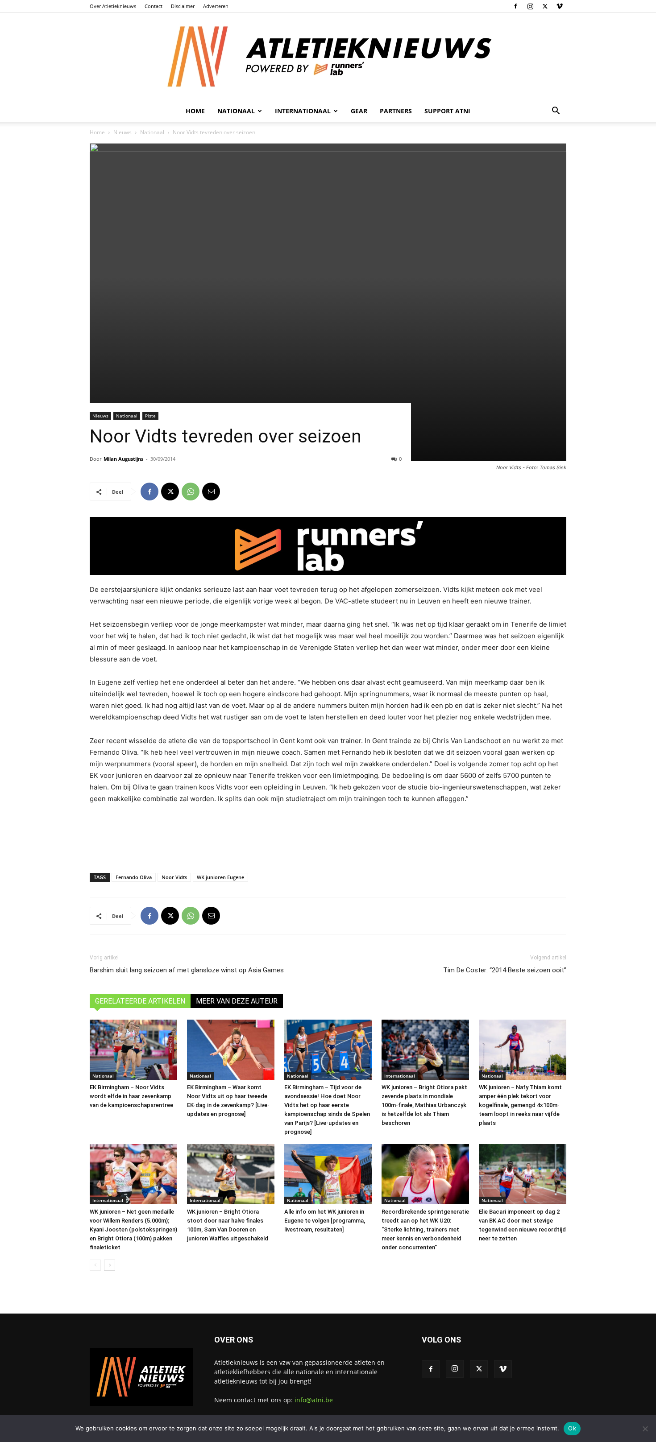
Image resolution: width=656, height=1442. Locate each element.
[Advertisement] (328, 836)
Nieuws (122, 132)
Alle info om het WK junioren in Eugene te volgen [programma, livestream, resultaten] (324, 1220)
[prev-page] (95, 1265)
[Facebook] (515, 6)
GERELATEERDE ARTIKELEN (140, 1001)
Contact (153, 6)
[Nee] (644, 1428)
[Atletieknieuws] (328, 56)
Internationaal (399, 1076)
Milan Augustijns (123, 458)
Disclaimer (183, 6)
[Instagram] (530, 6)
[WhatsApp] (190, 491)
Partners (396, 111)
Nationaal (152, 132)
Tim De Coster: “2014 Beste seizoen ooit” (504, 970)
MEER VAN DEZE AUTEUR (237, 1001)
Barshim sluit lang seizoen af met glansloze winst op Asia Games (187, 970)
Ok (572, 1428)
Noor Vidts (174, 877)
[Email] (211, 491)
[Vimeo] (559, 6)
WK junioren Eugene (220, 877)
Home (195, 111)
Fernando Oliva (134, 877)
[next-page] (109, 1265)
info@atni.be (314, 1400)
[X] (545, 6)
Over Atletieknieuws (113, 6)
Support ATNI (447, 111)
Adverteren (215, 6)
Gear (359, 111)
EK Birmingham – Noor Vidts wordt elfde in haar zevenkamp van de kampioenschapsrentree (131, 1096)
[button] (555, 111)
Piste (150, 416)
